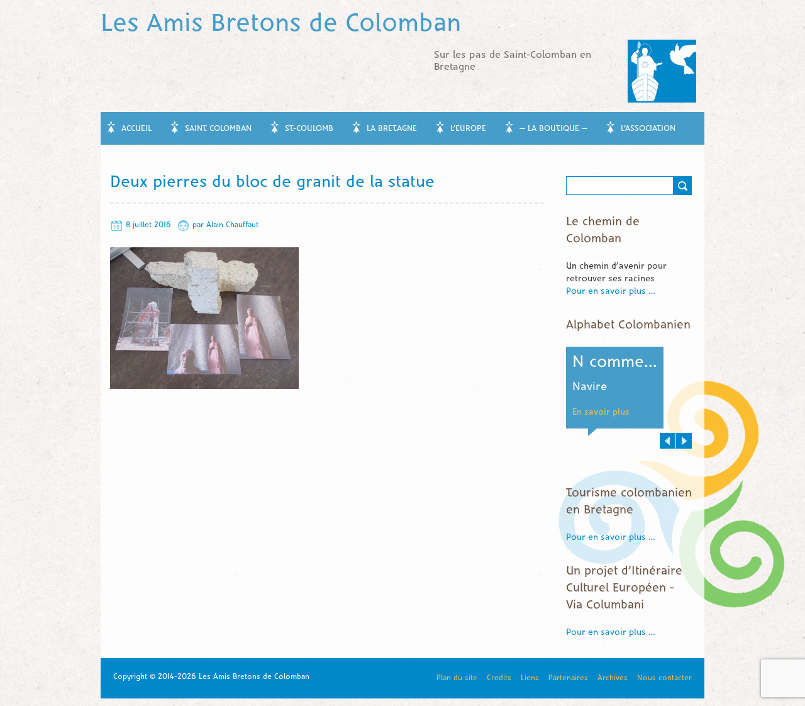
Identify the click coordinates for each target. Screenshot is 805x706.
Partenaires (568, 678)
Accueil (136, 129)
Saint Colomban (218, 129)
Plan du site (456, 678)
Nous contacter (664, 678)
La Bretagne (392, 129)
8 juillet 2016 (148, 224)
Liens (530, 678)
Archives (612, 678)
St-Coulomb (309, 129)
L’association (648, 129)
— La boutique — (553, 129)
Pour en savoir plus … (610, 292)
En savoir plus (658, 412)
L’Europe (468, 129)
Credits (499, 678)
